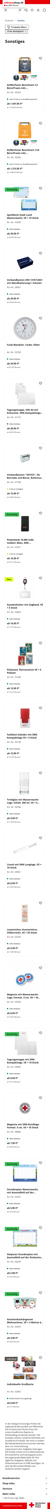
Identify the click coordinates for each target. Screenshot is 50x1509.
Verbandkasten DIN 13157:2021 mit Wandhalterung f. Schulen (24, 281)
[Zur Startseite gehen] (14, 4)
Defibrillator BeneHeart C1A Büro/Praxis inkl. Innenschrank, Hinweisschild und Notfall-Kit (23, 151)
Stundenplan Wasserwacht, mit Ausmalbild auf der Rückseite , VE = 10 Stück (22, 1191)
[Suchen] (20, 10)
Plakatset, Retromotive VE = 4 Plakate (24, 671)
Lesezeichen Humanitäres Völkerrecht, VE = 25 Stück (22, 931)
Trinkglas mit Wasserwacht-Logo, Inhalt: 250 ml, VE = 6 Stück (23, 801)
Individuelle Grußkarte (20, 1384)
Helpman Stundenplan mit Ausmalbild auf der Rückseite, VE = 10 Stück (24, 1256)
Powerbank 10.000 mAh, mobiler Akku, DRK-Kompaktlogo (20, 541)
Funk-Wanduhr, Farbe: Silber (23, 344)
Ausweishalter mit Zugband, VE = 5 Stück (25, 606)
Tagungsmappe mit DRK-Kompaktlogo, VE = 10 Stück (23, 1061)
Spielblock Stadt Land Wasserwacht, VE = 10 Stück (23, 216)
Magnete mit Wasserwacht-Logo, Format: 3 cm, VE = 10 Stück (23, 996)
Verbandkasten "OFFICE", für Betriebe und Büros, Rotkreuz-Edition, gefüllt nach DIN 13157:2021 (24, 476)
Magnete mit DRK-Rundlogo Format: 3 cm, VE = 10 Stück (23, 1126)
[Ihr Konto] (38, 10)
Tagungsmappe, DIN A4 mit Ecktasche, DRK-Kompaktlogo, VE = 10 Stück (24, 411)
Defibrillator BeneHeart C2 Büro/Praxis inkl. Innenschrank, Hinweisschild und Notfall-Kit (23, 86)
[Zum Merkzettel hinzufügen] (40, 58)
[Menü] (6, 10)
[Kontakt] (26, 10)
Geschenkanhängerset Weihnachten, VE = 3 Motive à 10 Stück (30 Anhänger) (24, 1321)
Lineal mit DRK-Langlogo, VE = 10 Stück (24, 866)
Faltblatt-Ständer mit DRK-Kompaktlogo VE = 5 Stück (22, 736)
